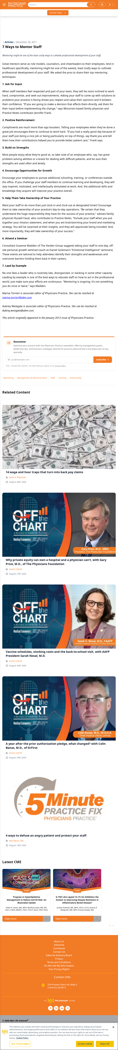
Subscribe (101, 359)
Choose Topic (56, 12)
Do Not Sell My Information (59, 965)
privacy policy (60, 366)
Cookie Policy (22, 1038)
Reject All (104, 1043)
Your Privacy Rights (59, 969)
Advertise (59, 944)
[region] (59, 1036)
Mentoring (8, 377)
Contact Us (59, 951)
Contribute (59, 948)
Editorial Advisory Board (59, 955)
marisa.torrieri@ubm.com (17, 297)
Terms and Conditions (59, 962)
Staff (53, 377)
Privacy (59, 958)
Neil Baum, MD (16, 840)
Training (62, 377)
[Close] (113, 1027)
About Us (59, 941)
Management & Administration (32, 377)
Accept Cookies (85, 1043)
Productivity (75, 377)
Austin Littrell (15, 569)
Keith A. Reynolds (17, 477)
